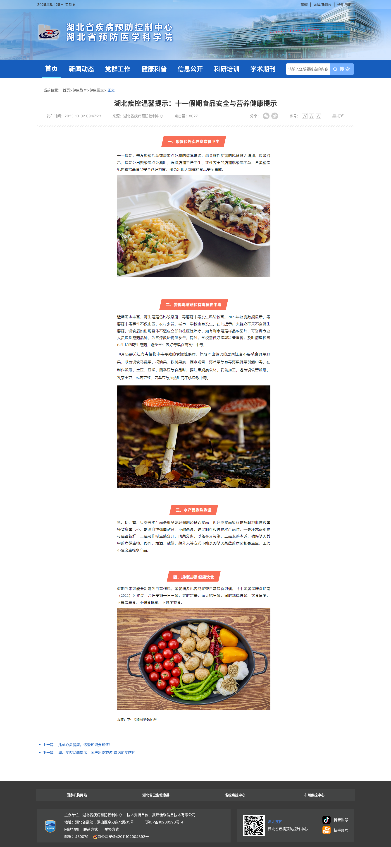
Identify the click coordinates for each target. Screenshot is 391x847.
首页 (51, 68)
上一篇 (48, 744)
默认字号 (311, 116)
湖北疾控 (275, 821)
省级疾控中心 (235, 795)
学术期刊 (263, 69)
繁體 (304, 4)
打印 (341, 116)
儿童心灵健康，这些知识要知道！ (85, 744)
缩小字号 (318, 116)
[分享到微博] (274, 116)
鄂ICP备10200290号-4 (164, 822)
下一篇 (48, 752)
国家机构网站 (77, 795)
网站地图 (71, 829)
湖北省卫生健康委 (155, 795)
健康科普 (154, 69)
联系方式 (90, 829)
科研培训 (226, 69)
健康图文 (96, 90)
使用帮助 (344, 4)
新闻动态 (81, 69)
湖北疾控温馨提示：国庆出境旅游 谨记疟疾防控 (96, 752)
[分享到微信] (266, 116)
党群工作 (117, 69)
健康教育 (79, 90)
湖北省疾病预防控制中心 (156, 33)
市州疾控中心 (314, 795)
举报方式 (112, 829)
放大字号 (305, 116)
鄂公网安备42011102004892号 (123, 836)
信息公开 (190, 69)
